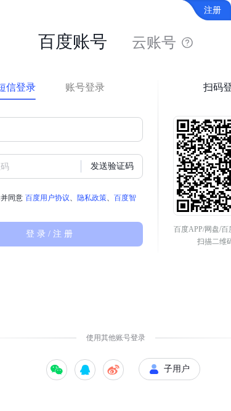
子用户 (177, 368)
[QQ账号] (85, 369)
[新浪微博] (113, 369)
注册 (212, 10)
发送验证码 (112, 166)
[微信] (57, 369)
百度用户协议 (47, 197)
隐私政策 (92, 197)
